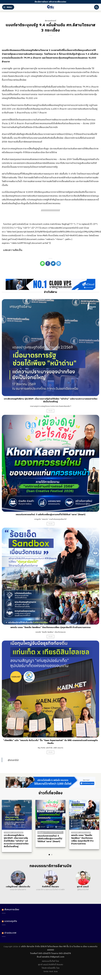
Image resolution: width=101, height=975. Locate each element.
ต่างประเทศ (10, 933)
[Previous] (6, 822)
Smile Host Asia (50, 971)
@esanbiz (13, 760)
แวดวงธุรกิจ (10, 921)
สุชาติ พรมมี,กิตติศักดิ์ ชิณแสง (50, 964)
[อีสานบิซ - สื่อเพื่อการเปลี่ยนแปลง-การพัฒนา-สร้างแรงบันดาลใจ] (50, 7)
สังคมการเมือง (11, 909)
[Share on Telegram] (58, 263)
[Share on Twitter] (53, 263)
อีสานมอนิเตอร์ (50, 20)
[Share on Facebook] (47, 263)
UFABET (7, 892)
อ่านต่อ (51, 411)
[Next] (94, 822)
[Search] (96, 7)
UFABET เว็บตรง (20, 892)
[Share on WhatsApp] (42, 263)
